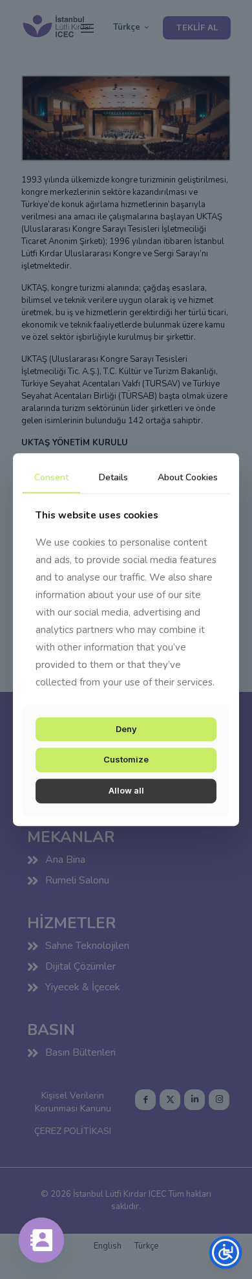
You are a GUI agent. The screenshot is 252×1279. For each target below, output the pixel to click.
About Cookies (188, 477)
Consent (51, 477)
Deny (126, 729)
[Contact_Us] (41, 1240)
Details (113, 477)
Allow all (126, 790)
